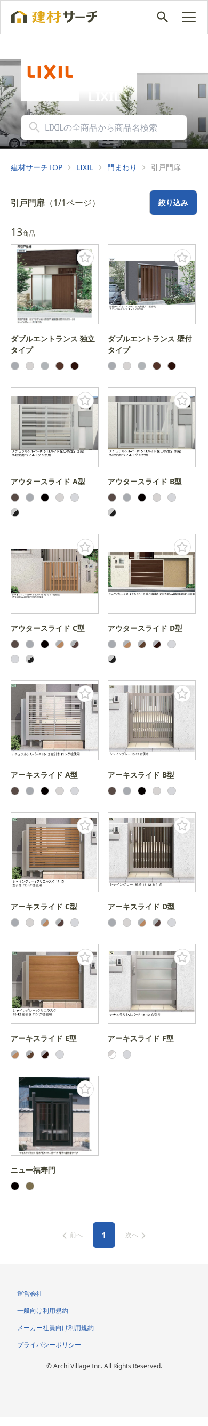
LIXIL (84, 167)
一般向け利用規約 (42, 1310)
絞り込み (173, 202)
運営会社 (30, 1293)
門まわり (122, 167)
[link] (36, 167)
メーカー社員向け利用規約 (55, 1327)
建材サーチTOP (36, 167)
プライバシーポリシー (49, 1344)
